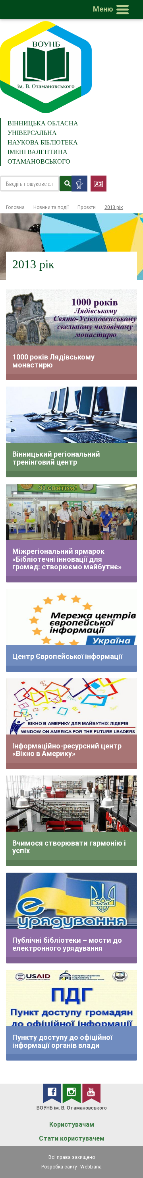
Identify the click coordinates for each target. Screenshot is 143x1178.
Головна (15, 207)
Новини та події (51, 207)
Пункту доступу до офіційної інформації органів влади (62, 1041)
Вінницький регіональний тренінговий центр (56, 458)
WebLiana (91, 1167)
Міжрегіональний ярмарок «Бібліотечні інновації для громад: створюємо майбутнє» (67, 559)
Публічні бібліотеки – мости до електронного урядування (67, 944)
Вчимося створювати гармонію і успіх (69, 847)
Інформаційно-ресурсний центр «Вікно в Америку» (67, 749)
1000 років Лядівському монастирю (53, 360)
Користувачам (71, 1124)
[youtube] (91, 1092)
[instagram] (72, 1092)
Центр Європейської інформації (67, 656)
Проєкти (86, 207)
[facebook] (52, 1092)
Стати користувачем (71, 1138)
